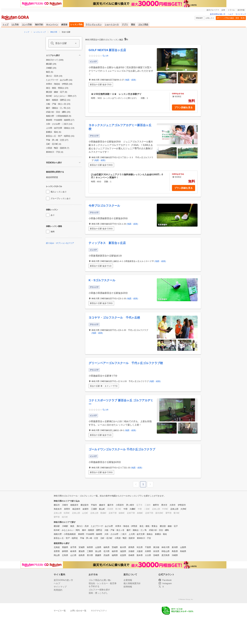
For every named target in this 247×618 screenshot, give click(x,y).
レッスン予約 (76, 24)
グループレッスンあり (61, 198)
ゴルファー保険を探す (99, 589)
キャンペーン (52, 24)
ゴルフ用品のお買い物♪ (100, 580)
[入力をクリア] (75, 43)
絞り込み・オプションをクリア (60, 243)
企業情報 (128, 580)
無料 (53, 231)
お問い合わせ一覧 (78, 610)
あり (53, 215)
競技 (133, 24)
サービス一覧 (60, 610)
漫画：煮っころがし (98, 593)
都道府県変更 (52, 177)
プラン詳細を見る (183, 107)
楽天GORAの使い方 (217, 14)
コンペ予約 (27, 24)
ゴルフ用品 (143, 24)
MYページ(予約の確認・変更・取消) (231, 18)
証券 (223, 10)
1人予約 (15, 24)
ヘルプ (230, 14)
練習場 (64, 24)
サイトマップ (241, 14)
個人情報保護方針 (132, 583)
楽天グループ (212, 10)
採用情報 (128, 586)
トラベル (231, 10)
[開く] (80, 162)
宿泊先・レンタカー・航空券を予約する (102, 585)
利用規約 (58, 590)
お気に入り (210, 18)
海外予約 (39, 24)
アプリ (125, 24)
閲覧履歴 (199, 18)
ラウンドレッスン (94, 24)
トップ (5, 24)
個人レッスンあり (59, 192)
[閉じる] (80, 55)
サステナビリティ (99, 610)
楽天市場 (241, 10)
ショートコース (112, 24)
